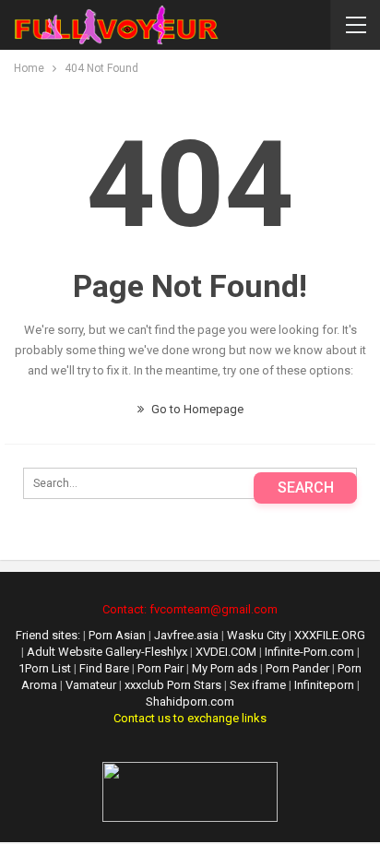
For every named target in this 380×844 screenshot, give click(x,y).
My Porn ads (226, 668)
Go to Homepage (195, 409)
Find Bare (105, 668)
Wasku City (256, 635)
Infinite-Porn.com (309, 652)
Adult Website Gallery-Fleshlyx (107, 652)
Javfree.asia (186, 635)
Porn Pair (161, 668)
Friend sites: (48, 635)
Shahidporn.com (190, 701)
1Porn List (44, 668)
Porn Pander (299, 668)
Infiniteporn (324, 685)
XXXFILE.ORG (329, 635)
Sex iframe (258, 685)
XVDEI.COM (226, 652)
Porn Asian (117, 635)
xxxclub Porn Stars (173, 685)
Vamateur (90, 685)
